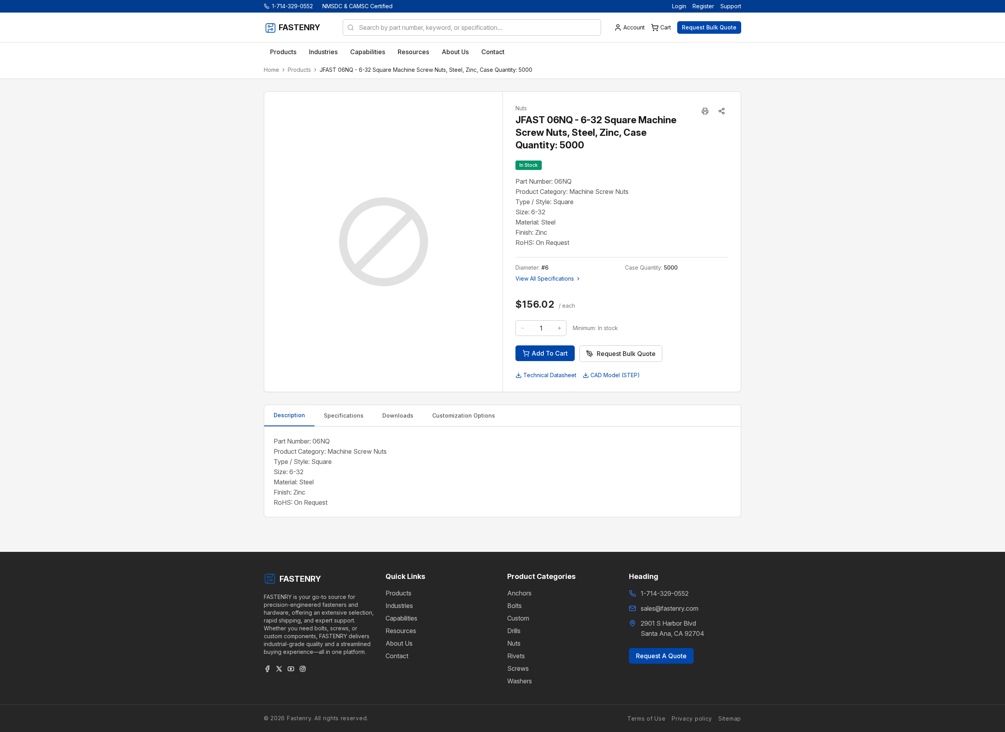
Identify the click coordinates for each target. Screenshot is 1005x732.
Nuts (514, 643)
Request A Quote (661, 656)
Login (679, 6)
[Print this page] (705, 111)
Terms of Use (646, 718)
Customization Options (463, 415)
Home (271, 69)
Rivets (516, 656)
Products (299, 69)
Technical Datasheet (549, 375)
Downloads (397, 415)
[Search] (348, 27)
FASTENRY (300, 579)
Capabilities (401, 618)
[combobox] (472, 27)
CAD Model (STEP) (615, 375)
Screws (518, 668)
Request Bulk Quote (709, 27)
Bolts (514, 606)
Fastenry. (298, 718)
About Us (399, 643)
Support (730, 6)
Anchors (519, 593)
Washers (519, 681)
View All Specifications (544, 278)
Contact (397, 656)
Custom (518, 618)
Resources (401, 631)
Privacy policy (692, 718)
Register (703, 6)
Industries (399, 606)
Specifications (344, 415)
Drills (514, 631)
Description (289, 415)
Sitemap (729, 718)
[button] (721, 111)
